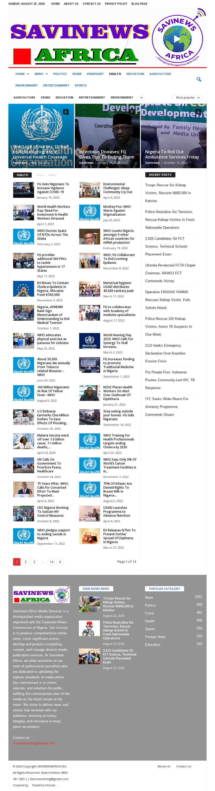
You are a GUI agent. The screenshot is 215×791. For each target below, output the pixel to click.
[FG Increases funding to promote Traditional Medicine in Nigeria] (89, 365)
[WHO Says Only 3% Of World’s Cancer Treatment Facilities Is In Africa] (89, 465)
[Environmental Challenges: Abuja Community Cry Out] (89, 190)
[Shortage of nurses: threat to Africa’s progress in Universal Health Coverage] (41, 137)
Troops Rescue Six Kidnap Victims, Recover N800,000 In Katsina (168, 193)
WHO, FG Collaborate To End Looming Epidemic (119, 259)
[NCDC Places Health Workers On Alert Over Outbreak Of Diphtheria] (89, 393)
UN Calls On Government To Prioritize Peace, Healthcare (49, 465)
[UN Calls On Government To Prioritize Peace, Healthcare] (23, 465)
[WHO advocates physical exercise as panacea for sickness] (23, 341)
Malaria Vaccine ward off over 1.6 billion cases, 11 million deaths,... (53, 441)
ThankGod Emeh (43, 785)
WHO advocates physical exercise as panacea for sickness (53, 339)
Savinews (20, 163)
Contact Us (92, 4)
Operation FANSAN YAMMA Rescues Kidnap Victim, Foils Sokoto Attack (167, 300)
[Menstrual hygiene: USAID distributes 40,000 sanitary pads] (89, 289)
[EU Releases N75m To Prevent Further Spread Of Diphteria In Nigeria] (89, 536)
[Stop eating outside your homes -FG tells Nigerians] (89, 417)
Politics (60, 74)
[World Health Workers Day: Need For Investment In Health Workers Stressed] (23, 212)
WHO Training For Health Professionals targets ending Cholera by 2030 (118, 441)
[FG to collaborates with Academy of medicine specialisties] (89, 313)
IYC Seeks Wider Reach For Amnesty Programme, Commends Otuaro (166, 407)
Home (55, 4)
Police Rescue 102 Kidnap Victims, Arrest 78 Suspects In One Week (168, 326)
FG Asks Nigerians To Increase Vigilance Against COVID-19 (53, 188)
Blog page (139, 4)
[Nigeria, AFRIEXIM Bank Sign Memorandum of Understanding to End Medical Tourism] (23, 313)
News (39, 74)
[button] (199, 79)
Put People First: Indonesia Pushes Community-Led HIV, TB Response (170, 380)
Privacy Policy (116, 4)
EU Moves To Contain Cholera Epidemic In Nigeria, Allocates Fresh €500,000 (53, 289)
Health (115, 74)
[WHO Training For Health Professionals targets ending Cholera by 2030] (89, 441)
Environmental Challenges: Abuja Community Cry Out (117, 188)
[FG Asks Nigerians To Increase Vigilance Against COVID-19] (23, 190)
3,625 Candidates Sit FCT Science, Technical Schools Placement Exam (166, 246)
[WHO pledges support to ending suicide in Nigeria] (23, 536)
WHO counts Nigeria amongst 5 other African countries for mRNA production (119, 236)
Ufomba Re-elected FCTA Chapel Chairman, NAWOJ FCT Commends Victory (170, 273)
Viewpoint (95, 74)
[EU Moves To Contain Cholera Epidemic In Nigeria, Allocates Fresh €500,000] (23, 289)
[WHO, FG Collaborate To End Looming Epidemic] (89, 261)
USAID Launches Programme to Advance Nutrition (116, 511)
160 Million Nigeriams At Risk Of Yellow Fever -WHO (53, 391)
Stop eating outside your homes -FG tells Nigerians (118, 415)
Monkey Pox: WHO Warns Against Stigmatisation (117, 210)
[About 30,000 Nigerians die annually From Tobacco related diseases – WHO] (23, 365)
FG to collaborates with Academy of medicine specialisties (119, 311)
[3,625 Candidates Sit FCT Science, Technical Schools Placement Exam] (89, 656)
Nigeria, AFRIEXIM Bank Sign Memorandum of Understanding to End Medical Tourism (53, 315)
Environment (26, 85)
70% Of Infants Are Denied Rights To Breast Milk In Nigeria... (117, 489)
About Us (71, 4)
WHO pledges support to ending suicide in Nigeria (53, 534)
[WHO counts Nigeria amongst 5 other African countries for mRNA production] (89, 236)
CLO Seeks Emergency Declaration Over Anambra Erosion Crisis (165, 353)
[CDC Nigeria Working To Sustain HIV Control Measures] (23, 513)
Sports (81, 85)
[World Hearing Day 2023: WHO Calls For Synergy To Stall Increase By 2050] (89, 341)
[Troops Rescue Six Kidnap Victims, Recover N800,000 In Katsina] (89, 604)
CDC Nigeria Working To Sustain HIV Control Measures (53, 511)
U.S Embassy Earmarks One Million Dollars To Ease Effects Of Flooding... (53, 417)
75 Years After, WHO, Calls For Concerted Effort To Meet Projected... (53, 489)
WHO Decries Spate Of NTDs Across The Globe (52, 234)
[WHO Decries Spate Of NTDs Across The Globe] (23, 236)
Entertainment (56, 85)
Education (135, 74)
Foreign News (155, 637)
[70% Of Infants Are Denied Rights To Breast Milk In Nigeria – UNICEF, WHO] (89, 489)
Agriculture (160, 74)
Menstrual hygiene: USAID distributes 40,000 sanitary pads (118, 287)
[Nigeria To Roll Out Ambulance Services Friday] (174, 142)
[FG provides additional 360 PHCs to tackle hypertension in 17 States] (23, 261)
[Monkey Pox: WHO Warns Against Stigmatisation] (89, 212)
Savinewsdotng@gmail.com (34, 743)
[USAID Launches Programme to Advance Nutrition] (89, 513)
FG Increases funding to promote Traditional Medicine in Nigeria (119, 365)
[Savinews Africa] (107, 37)
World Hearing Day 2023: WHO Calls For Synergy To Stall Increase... (118, 341)
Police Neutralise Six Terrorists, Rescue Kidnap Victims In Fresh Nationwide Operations (170, 220)
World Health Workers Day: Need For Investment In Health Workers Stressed (53, 212)
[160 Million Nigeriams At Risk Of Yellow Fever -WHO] (23, 393)
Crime (77, 74)
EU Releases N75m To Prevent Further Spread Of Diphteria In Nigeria (119, 536)
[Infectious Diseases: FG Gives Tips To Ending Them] (107, 142)
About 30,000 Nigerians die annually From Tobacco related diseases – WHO (53, 367)
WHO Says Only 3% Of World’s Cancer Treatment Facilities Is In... (119, 465)
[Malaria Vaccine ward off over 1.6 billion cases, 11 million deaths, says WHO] (23, 441)
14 (51, 562)
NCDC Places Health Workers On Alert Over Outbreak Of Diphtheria (117, 393)
